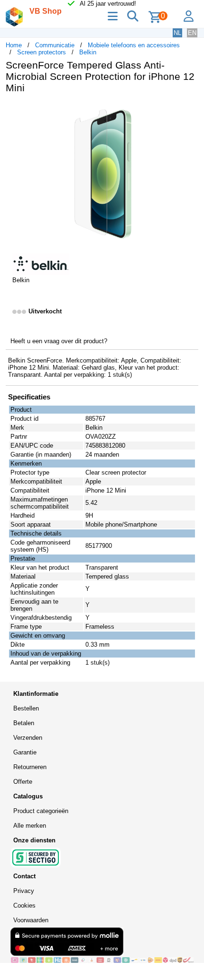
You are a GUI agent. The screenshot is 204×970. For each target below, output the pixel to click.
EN (192, 32)
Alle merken (29, 825)
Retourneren (29, 767)
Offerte (22, 781)
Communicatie (54, 45)
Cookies (24, 905)
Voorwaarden (30, 920)
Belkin (87, 52)
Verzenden (27, 737)
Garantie (25, 752)
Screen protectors (41, 52)
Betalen (23, 723)
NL (177, 32)
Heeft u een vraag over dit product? (58, 341)
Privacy (23, 890)
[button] (189, 110)
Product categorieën (40, 810)
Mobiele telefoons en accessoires (134, 45)
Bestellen (26, 708)
